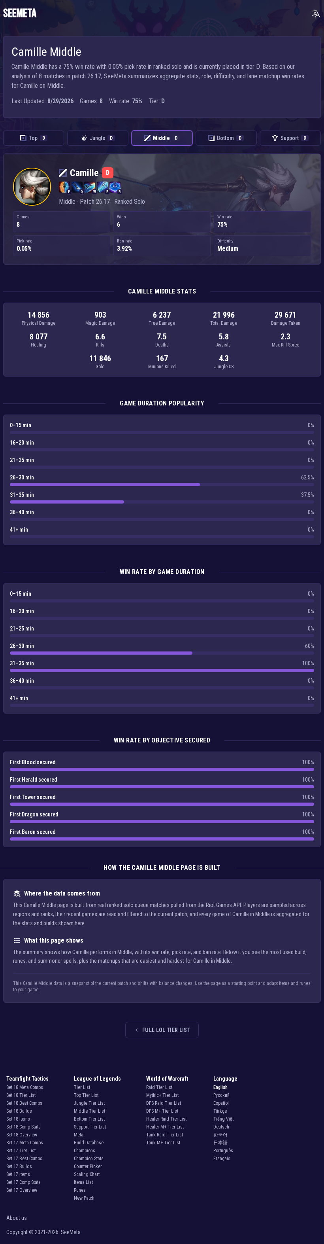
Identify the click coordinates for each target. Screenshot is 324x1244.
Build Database (89, 1143)
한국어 (220, 1135)
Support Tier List (90, 1127)
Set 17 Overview (21, 1190)
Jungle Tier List (89, 1103)
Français (221, 1158)
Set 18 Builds (19, 1111)
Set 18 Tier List (21, 1095)
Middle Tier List (89, 1111)
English (220, 1087)
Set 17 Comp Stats (23, 1182)
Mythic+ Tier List (162, 1095)
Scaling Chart (87, 1174)
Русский (221, 1095)
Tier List (82, 1087)
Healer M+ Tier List (165, 1127)
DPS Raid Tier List (163, 1103)
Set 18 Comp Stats (23, 1127)
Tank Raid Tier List (164, 1135)
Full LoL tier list (166, 1030)
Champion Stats (89, 1158)
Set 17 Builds (19, 1166)
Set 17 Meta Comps (24, 1143)
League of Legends (97, 1078)
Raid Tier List (159, 1087)
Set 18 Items (18, 1119)
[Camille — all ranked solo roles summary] (32, 187)
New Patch (84, 1198)
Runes (80, 1190)
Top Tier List (86, 1095)
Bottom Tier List (89, 1119)
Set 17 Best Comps (24, 1158)
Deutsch (221, 1127)
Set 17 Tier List (21, 1150)
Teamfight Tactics (27, 1078)
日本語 (220, 1143)
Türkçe (220, 1111)
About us (16, 1218)
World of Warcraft (167, 1078)
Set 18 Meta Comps (24, 1087)
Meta (78, 1135)
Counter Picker (88, 1166)
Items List (83, 1182)
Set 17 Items (18, 1174)
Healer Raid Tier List (166, 1119)
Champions (84, 1150)
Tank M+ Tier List (163, 1143)
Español (221, 1103)
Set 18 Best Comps (24, 1103)
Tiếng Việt (223, 1119)
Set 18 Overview (21, 1135)
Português (223, 1150)
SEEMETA (19, 13)
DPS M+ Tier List (162, 1111)
